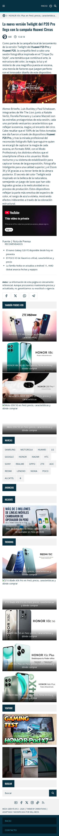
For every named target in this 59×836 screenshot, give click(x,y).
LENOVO (21, 471)
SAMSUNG (10, 449)
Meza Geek (7, 809)
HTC (46, 456)
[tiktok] (37, 802)
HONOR (23, 456)
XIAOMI (35, 456)
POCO (45, 471)
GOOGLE (9, 456)
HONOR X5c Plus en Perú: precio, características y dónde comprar (33, 15)
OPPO (32, 463)
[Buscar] (55, 5)
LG (52, 449)
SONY (8, 463)
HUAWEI (42, 449)
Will (9, 36)
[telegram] (34, 295)
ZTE (42, 463)
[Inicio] (50, 5)
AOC (51, 463)
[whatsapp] (24, 295)
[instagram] (32, 802)
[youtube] (15, 802)
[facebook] (6, 295)
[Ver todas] (20, 478)
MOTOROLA (26, 449)
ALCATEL (9, 478)
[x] (15, 295)
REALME (20, 463)
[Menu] (3, 5)
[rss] (43, 802)
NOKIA (34, 471)
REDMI (8, 471)
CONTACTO (11, 830)
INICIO (44, 5)
